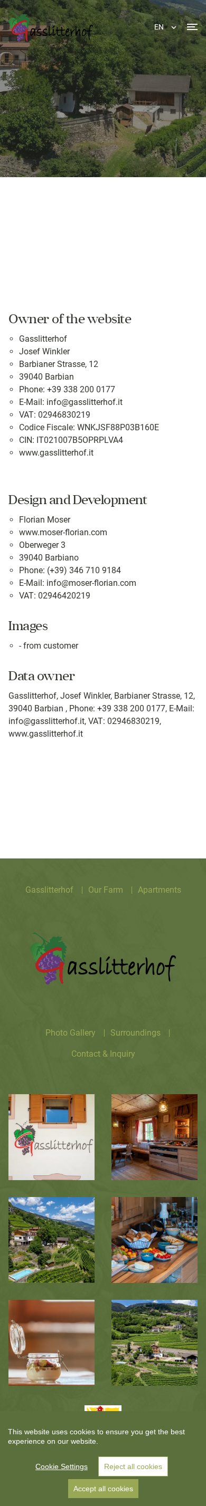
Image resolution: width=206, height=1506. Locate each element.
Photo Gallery (70, 1033)
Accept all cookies (103, 1488)
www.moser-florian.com (63, 532)
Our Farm (105, 890)
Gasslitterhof (49, 890)
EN (159, 27)
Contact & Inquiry (103, 1054)
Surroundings (135, 1033)
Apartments (159, 890)
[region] (103, 1458)
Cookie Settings (61, 1466)
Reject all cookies (133, 1466)
